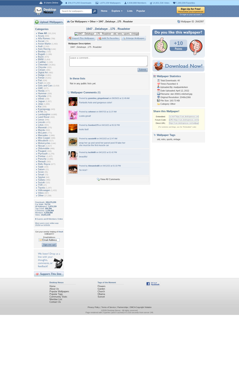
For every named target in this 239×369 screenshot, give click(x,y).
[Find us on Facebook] (153, 285)
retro (163, 139)
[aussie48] (73, 145)
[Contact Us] (50, 267)
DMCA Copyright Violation (141, 307)
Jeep (40, 104)
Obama (101, 294)
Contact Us (55, 302)
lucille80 (92, 152)
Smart (41, 174)
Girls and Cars (45, 85)
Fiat (40, 80)
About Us (54, 289)
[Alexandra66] (73, 172)
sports (169, 139)
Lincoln (41, 122)
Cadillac (42, 62)
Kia (39, 106)
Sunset (101, 296)
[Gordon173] (73, 132)
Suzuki (41, 182)
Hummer (42, 93)
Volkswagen (44, 190)
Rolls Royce (44, 164)
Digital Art (43, 72)
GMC (40, 88)
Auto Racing (44, 49)
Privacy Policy (94, 307)
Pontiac (42, 156)
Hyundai (42, 96)
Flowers (102, 286)
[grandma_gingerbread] (73, 105)
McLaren (42, 132)
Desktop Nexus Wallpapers (45, 11)
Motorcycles (44, 143)
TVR (40, 185)
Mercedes (43, 135)
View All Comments (110, 179)
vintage (176, 139)
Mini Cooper (44, 138)
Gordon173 (93, 125)
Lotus (41, 125)
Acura (41, 36)
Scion (41, 172)
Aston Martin (44, 43)
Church (101, 291)
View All (42, 33)
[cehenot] (73, 118)
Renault (42, 161)
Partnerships (122, 307)
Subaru (41, 179)
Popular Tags (56, 294)
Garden (101, 289)
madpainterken (181, 87)
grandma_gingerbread (98, 98)
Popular (140, 11)
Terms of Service (108, 307)
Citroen (41, 70)
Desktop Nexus (114, 310)
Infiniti (41, 98)
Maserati (42, 127)
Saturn (41, 169)
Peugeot (42, 151)
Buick (41, 56)
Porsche (42, 159)
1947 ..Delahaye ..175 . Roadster (116, 21)
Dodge (41, 75)
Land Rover (44, 117)
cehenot (92, 112)
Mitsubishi (43, 140)
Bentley (42, 51)
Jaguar (41, 101)
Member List (56, 299)
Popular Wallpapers (59, 291)
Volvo (41, 193)
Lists (129, 11)
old (158, 139)
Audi (40, 46)
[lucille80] (73, 159)
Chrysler (42, 67)
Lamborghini (44, 114)
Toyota (41, 187)
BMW (41, 59)
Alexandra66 (94, 166)
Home (104, 11)
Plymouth (43, 153)
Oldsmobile (43, 148)
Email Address (49, 237)
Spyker (41, 177)
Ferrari (41, 77)
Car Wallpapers (79, 21)
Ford (40, 83)
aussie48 (92, 138)
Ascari (41, 41)
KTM (40, 111)
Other (41, 195)
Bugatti (41, 54)
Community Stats (58, 296)
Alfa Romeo (44, 38)
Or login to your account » (191, 14)
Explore (116, 11)
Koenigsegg (44, 109)
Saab (40, 166)
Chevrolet (43, 64)
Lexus (41, 119)
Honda (41, 91)
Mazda (41, 130)
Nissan (41, 145)
